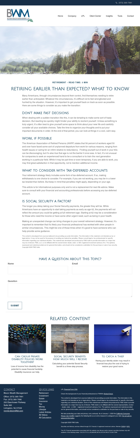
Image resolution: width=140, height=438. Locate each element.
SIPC (128, 426)
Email (75, 263)
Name (11, 263)
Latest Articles (45, 412)
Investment (44, 395)
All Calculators (45, 417)
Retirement (44, 393)
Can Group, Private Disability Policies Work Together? (27, 359)
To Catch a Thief (113, 356)
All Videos (43, 414)
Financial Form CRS (70, 389)
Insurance (43, 401)
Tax (40, 403)
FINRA (123, 426)
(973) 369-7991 (125, 2)
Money (42, 406)
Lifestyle (42, 409)
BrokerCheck (108, 394)
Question (12, 281)
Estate (41, 398)
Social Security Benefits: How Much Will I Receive (70, 358)
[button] (72, 16)
